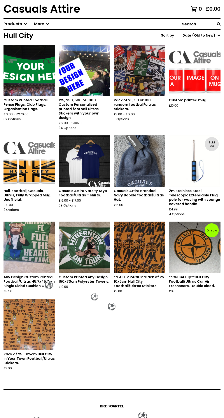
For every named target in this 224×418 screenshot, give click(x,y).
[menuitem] (15, 24)
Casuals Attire (42, 9)
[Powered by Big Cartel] (112, 406)
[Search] (218, 24)
